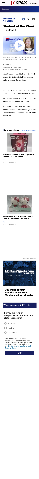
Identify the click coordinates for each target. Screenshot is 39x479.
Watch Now (33, 3)
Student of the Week (9, 20)
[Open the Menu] (4, 3)
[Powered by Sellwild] (33, 258)
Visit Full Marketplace (29, 130)
